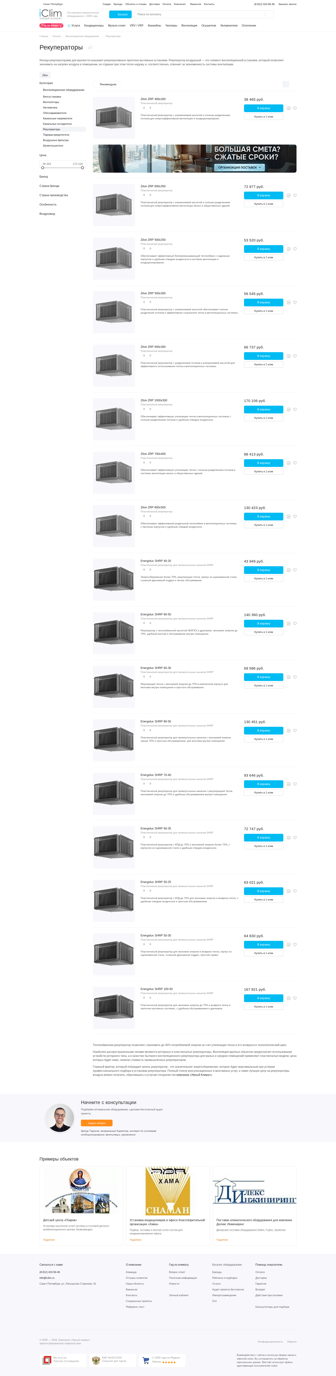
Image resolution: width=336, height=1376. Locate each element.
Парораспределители (56, 134)
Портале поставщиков (66, 1361)
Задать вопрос (97, 1123)
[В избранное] (295, 108)
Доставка (261, 1277)
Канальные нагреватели (57, 118)
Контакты (131, 1295)
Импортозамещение (224, 1295)
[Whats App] (63, 1319)
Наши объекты (135, 1283)
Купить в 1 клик (263, 116)
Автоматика (50, 107)
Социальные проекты (139, 1300)
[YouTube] (56, 1319)
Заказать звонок (287, 4)
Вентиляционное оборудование (63, 89)
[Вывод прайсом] (293, 84)
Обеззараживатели (54, 112)
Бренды (217, 1272)
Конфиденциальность (270, 1341)
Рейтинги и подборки (224, 1277)
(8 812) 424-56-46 (264, 4)
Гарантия (260, 1283)
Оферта (292, 1341)
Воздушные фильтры (56, 140)
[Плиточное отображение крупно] (271, 84)
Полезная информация (183, 1277)
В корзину (263, 108)
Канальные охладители (57, 123)
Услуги (216, 1283)
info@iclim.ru (46, 1277)
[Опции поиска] (253, 14)
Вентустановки (52, 96)
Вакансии (131, 1289)
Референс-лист (135, 1306)
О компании (133, 1264)
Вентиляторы (51, 102)
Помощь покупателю (268, 1264)
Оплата (260, 1272)
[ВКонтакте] (41, 1319)
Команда (131, 1272)
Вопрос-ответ (177, 1272)
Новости (174, 1283)
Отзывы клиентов (136, 1277)
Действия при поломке (269, 1295)
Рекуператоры (51, 129)
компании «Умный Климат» (194, 1074)
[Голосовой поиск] (261, 14)
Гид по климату (179, 1264)
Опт (214, 1300)
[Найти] (269, 14)
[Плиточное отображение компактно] (278, 84)
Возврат (260, 1289)
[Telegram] (49, 1319)
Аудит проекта (228, 1289)
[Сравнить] (288, 108)
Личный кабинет (179, 1295)
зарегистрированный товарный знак (60, 1343)
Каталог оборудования (227, 1264)
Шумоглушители (53, 145)
